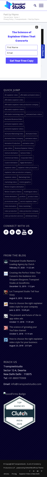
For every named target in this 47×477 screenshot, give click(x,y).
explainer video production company (18, 172)
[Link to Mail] (34, 471)
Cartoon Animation (11, 153)
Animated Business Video (13, 119)
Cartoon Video (25, 153)
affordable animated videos (30, 95)
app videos (8, 148)
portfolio (22, 196)
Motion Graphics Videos (13, 192)
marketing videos (11, 182)
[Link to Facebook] (30, 471)
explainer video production (27, 167)
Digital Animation (26, 163)
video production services (14, 216)
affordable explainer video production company (21, 105)
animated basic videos (34, 114)
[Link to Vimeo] (41, 471)
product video (33, 196)
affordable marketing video (14, 114)
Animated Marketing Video (14, 134)
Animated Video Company (14, 138)
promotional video (11, 201)
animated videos (31, 138)
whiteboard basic (31, 216)
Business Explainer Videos (24, 148)
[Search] (33, 5)
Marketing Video (24, 177)
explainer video (10, 167)
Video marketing (24, 206)
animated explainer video (14, 124)
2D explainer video (11, 95)
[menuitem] (33, 5)
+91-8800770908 (17, 378)
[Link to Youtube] (38, 471)
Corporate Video (27, 158)
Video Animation (10, 206)
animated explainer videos (14, 129)
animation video (28, 143)
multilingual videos (30, 192)
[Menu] (39, 5)
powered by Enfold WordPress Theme (30, 468)
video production (11, 211)
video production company (28, 211)
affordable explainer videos (14, 109)
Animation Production (12, 143)
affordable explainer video (14, 100)
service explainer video (28, 201)
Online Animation (11, 196)
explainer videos (10, 177)
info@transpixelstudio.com (26, 384)
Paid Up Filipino (11, 14)
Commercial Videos (11, 158)
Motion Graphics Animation (14, 187)
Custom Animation (11, 163)
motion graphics (25, 182)
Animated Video (31, 134)
